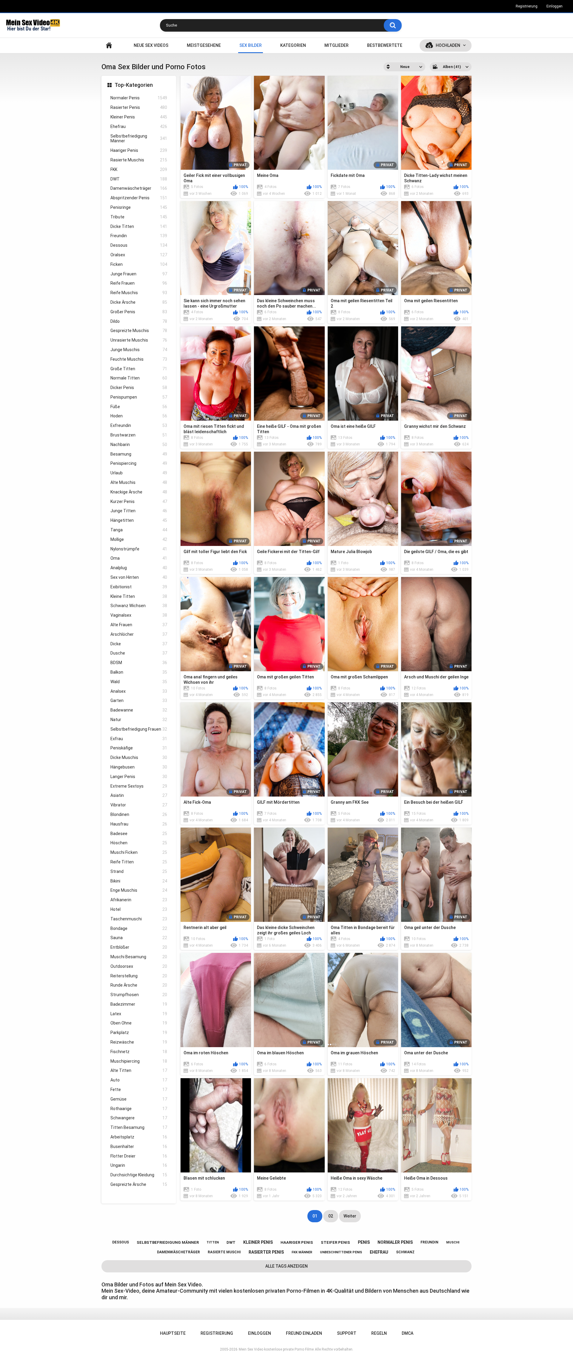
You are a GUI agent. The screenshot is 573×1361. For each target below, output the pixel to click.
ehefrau (379, 1252)
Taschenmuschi (138, 918)
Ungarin (138, 1165)
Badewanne (138, 710)
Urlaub (138, 472)
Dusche (138, 653)
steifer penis (335, 1242)
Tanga (138, 529)
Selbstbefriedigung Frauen (138, 729)
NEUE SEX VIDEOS (151, 45)
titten (213, 1242)
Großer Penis (138, 311)
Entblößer (138, 947)
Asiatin (138, 795)
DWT (138, 179)
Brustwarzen (138, 435)
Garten (138, 700)
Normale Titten (138, 378)
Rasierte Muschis (138, 160)
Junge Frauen (138, 273)
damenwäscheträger (178, 1252)
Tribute (138, 217)
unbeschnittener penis (341, 1252)
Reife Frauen (138, 283)
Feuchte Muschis (138, 359)
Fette (138, 1089)
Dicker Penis (138, 387)
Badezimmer (138, 1004)
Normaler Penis (138, 97)
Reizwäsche (138, 1042)
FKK (138, 169)
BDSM (138, 662)
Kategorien (293, 45)
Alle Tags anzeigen (286, 1266)
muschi (452, 1242)
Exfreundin (138, 425)
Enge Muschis (138, 890)
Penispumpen (138, 397)
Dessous (138, 245)
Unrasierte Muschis (138, 340)
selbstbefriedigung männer (168, 1242)
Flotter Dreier (138, 1156)
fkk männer (302, 1252)
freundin (429, 1242)
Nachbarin (138, 444)
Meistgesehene (204, 45)
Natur (138, 719)
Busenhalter (138, 1146)
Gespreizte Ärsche (138, 1184)
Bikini (138, 881)
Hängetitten (138, 520)
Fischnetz (138, 1051)
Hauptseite (108, 45)
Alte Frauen (138, 624)
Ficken (138, 264)
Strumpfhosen (138, 994)
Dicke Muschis (138, 757)
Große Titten (138, 368)
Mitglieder (336, 45)
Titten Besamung (138, 1127)
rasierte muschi (224, 1252)
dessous (120, 1242)
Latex (138, 1013)
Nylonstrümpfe (138, 549)
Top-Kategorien (134, 85)
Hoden (138, 415)
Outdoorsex (138, 966)
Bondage (138, 928)
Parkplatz (138, 1032)
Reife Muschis (138, 292)
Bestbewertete (384, 45)
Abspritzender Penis (138, 197)
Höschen (138, 842)
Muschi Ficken (138, 852)
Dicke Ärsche (138, 302)
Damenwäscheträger (138, 188)
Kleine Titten (138, 596)
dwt (231, 1242)
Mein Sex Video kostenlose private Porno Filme (276, 1349)
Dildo (138, 321)
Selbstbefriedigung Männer (138, 138)
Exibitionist (138, 586)
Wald (138, 681)
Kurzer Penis (138, 501)
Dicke (138, 643)
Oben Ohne (138, 1023)
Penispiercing (138, 463)
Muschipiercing (138, 1061)
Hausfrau (138, 824)
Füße (138, 406)
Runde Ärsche (138, 985)
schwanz (405, 1252)
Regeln (379, 1333)
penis (364, 1242)
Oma (138, 558)
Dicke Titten (138, 226)
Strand (138, 871)
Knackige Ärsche (138, 492)
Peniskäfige (138, 748)
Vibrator (138, 805)
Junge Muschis (138, 349)
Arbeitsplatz (138, 1137)
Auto (138, 1080)
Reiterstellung (138, 975)
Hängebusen (138, 767)
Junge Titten (138, 510)
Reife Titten (138, 862)
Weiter (350, 1216)
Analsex (138, 691)
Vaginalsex (138, 615)
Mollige (138, 539)
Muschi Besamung (138, 956)
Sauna (138, 937)
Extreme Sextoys (138, 786)
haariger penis (297, 1242)
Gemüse (138, 1099)
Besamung (138, 454)
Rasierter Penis (138, 107)
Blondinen (138, 814)
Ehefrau (138, 126)
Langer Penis (138, 776)
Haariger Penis (138, 150)
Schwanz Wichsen (138, 605)
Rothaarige (138, 1108)
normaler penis (395, 1242)
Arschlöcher (138, 634)
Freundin (138, 235)
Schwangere (138, 1117)
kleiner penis (258, 1242)
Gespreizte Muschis (138, 330)
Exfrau (138, 738)
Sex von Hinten (138, 577)
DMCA (407, 1333)
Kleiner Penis (138, 117)
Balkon (138, 672)
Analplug (138, 567)
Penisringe (138, 207)
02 (330, 1216)
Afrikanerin (138, 899)
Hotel (138, 909)
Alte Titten (138, 1070)
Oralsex (138, 254)
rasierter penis (266, 1252)
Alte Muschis (138, 482)
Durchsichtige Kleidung (138, 1174)
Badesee (138, 833)
